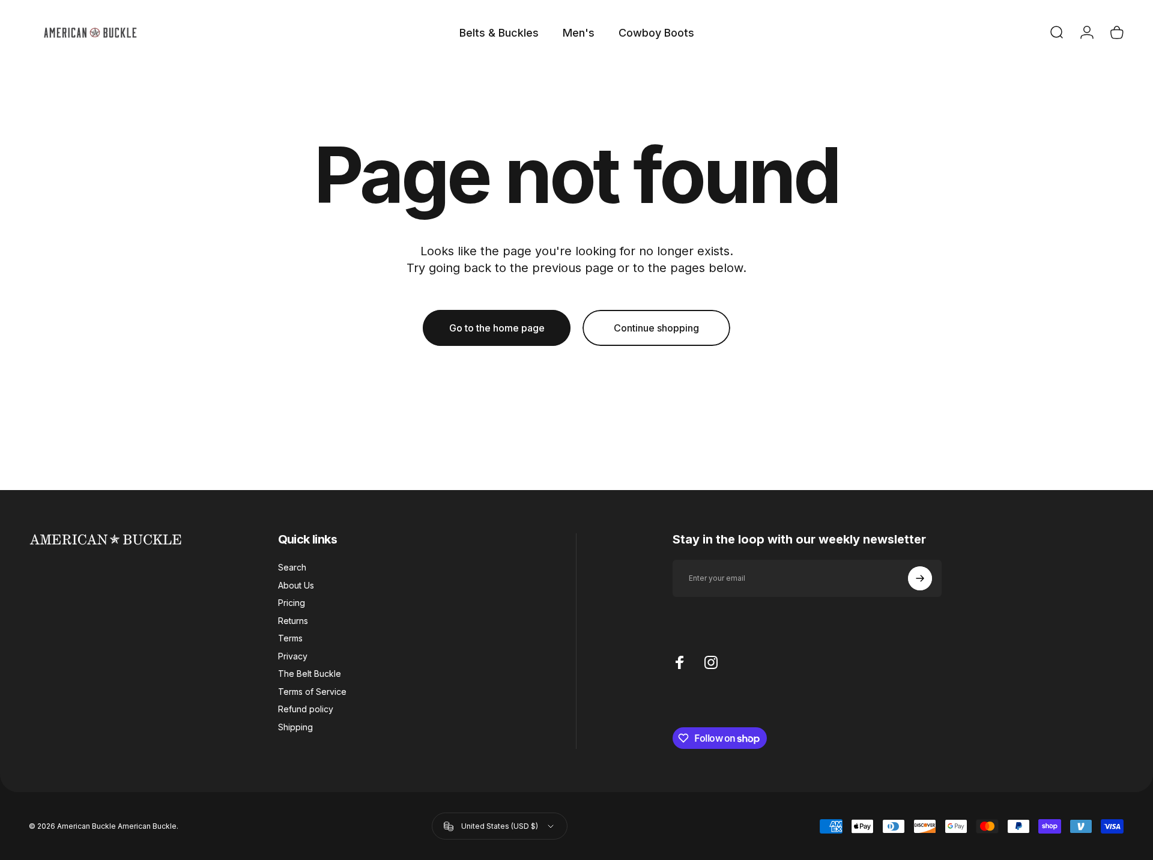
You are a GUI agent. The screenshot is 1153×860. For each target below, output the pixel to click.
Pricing (291, 603)
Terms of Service (312, 691)
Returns (293, 621)
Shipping (295, 727)
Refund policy (305, 709)
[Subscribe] (920, 578)
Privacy (292, 656)
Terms (290, 638)
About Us (296, 585)
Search (292, 567)
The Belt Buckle (309, 673)
